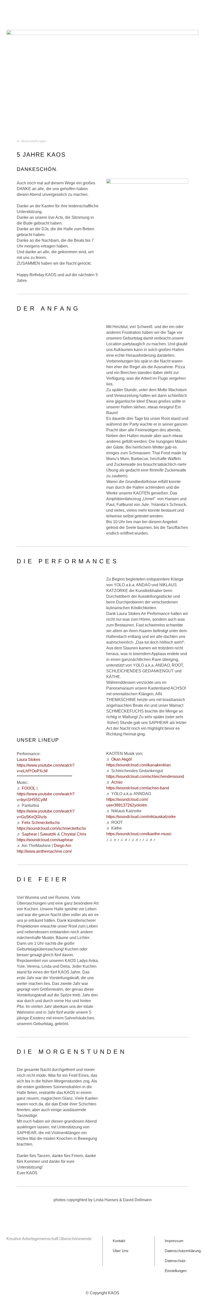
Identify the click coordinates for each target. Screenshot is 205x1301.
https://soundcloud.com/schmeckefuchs (51, 828)
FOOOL (29, 788)
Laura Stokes (28, 759)
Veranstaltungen (33, 141)
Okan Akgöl (121, 759)
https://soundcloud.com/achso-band (137, 788)
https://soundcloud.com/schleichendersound (145, 776)
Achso (116, 782)
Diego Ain (62, 845)
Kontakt (119, 1241)
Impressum (174, 1241)
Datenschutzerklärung (183, 1251)
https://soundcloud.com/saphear (45, 840)
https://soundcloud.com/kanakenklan (138, 765)
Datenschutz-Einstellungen (176, 1262)
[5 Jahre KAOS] (102, 80)
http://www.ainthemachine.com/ (44, 851)
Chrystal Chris (73, 834)
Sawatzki (48, 834)
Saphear (29, 834)
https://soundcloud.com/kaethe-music (139, 834)
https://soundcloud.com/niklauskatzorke (141, 817)
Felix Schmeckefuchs (41, 823)
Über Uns (120, 1251)
